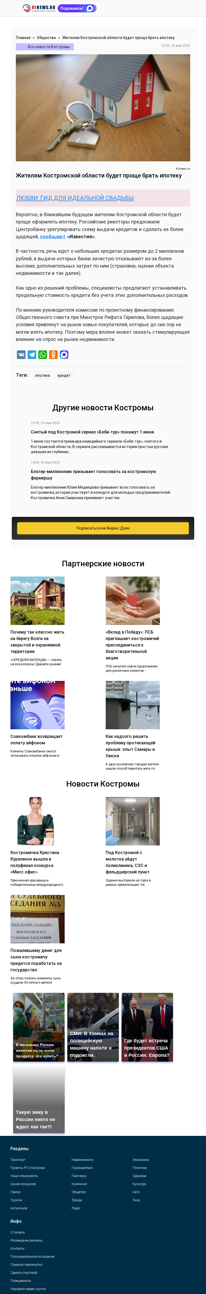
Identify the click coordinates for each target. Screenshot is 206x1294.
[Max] (64, 355)
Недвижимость (82, 1160)
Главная (23, 37)
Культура (139, 1184)
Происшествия (82, 1168)
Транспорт (17, 1160)
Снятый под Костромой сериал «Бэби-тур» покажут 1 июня (92, 432)
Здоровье (139, 1176)
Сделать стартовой (23, 1273)
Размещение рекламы (26, 1240)
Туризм (16, 1200)
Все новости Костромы (49, 47)
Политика (140, 1168)
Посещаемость (20, 1281)
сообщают (53, 236)
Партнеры (79, 1176)
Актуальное (18, 1208)
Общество (46, 37)
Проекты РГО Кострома (27, 1168)
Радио (76, 1208)
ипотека (42, 375)
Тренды (77, 1200)
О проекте (17, 1232)
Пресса (15, 1192)
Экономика (141, 1160)
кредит (64, 375)
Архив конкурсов (23, 1184)
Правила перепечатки (26, 1265)
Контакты (17, 1248)
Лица (136, 1200)
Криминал (79, 1184)
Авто (136, 1192)
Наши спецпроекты (24, 1176)
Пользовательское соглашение (32, 1257)
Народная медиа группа (28, 1289)
